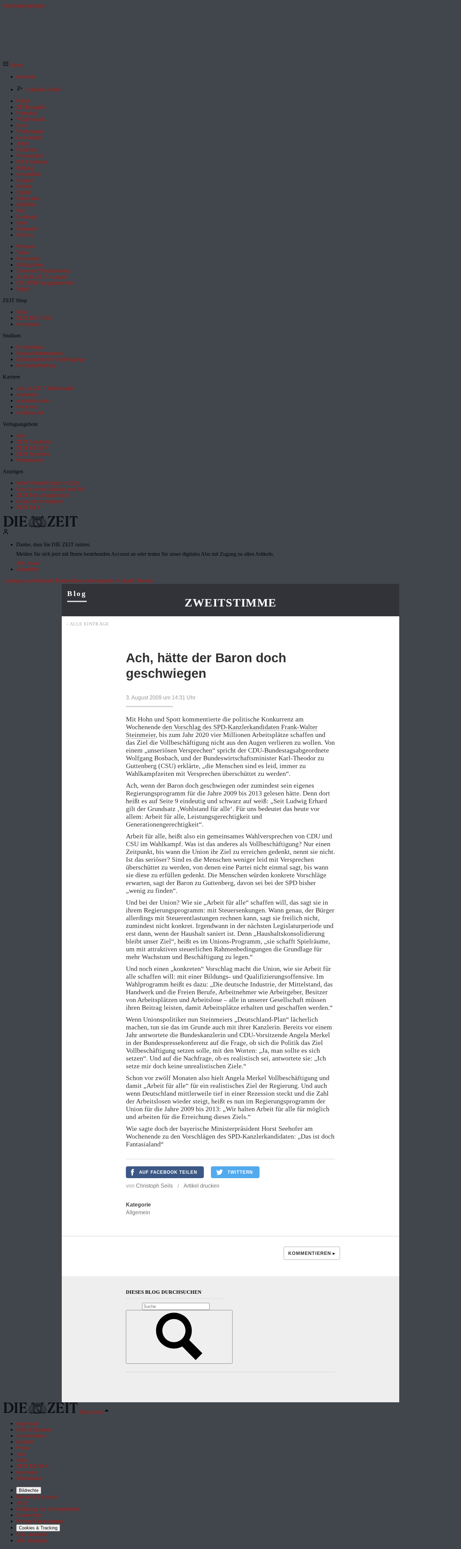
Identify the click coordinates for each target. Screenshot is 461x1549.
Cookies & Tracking (38, 1527)
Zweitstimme (231, 602)
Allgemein (138, 1212)
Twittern (240, 1172)
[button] (13, 65)
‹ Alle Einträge (88, 623)
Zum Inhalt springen (24, 5)
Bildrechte (28, 1490)
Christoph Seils (154, 1186)
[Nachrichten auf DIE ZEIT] (40, 525)
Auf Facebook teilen (168, 1172)
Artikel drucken (201, 1186)
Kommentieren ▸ (311, 1253)
